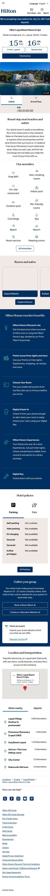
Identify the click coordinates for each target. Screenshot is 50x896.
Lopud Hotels (29, 779)
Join (39, 13)
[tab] (11, 100)
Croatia (17, 779)
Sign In (46, 13)
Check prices (31, 56)
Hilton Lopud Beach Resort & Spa (16, 782)
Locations (6, 779)
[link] (25, 110)
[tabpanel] (25, 109)
